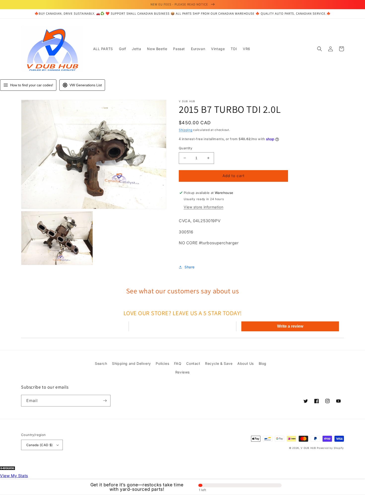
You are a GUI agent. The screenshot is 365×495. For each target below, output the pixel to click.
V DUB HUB (308, 447)
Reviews (182, 372)
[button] (319, 48)
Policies (162, 363)
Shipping (185, 130)
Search (101, 363)
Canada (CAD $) (39, 445)
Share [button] (189, 267)
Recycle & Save (218, 363)
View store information (203, 207)
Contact (193, 363)
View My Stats (14, 475)
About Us (245, 363)
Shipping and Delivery (131, 363)
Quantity (185, 148)
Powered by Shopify (330, 447)
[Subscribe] (104, 400)
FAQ (178, 363)
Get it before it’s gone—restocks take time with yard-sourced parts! (136, 487)
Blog (262, 363)
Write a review (290, 326)
